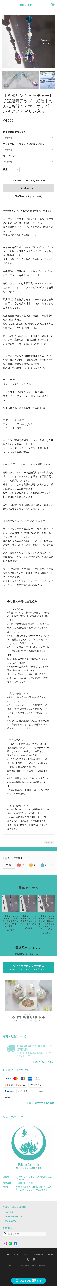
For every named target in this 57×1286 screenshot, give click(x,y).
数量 (5, 169)
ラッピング (8, 156)
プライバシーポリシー (21, 1254)
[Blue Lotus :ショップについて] (28, 1147)
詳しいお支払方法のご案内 (41, 1103)
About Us (9, 1212)
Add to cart (28, 188)
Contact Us (10, 1221)
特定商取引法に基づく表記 (44, 1254)
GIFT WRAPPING (13, 1216)
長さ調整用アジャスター (15, 132)
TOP (8, 1254)
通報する (49, 842)
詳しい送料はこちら (44, 1062)
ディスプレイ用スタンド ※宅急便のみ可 (24, 144)
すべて (9, 865)
